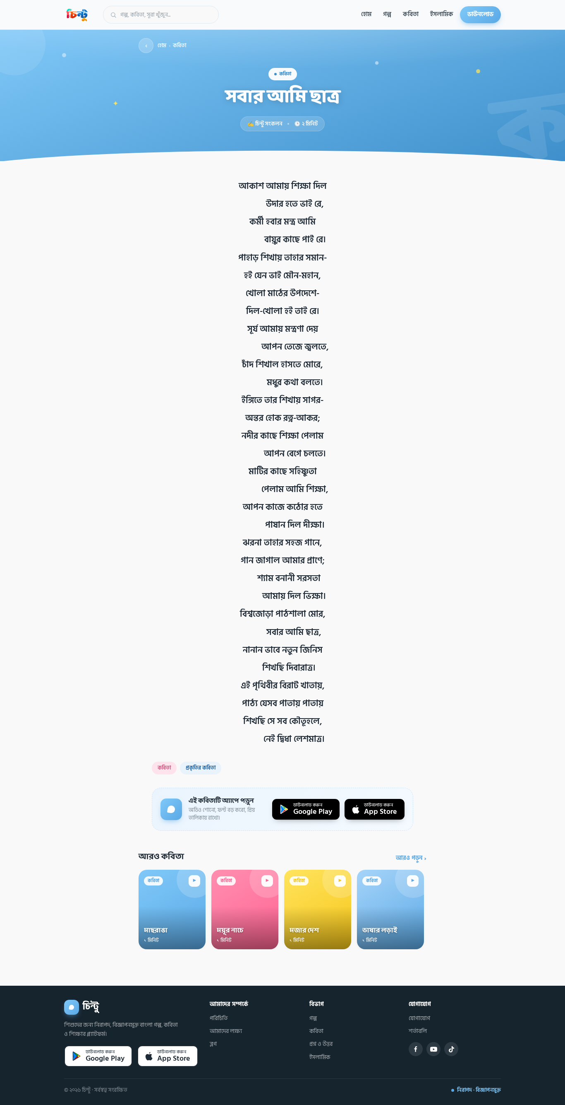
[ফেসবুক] (416, 1049)
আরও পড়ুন (411, 858)
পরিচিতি (218, 1018)
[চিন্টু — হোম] (77, 15)
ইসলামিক (441, 14)
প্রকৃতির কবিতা (200, 767)
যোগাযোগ (419, 1018)
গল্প (387, 14)
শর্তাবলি (418, 1031)
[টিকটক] (451, 1049)
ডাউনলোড (480, 14)
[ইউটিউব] (433, 1049)
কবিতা (411, 14)
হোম (366, 14)
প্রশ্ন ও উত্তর (321, 1044)
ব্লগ (213, 1044)
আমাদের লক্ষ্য (226, 1031)
